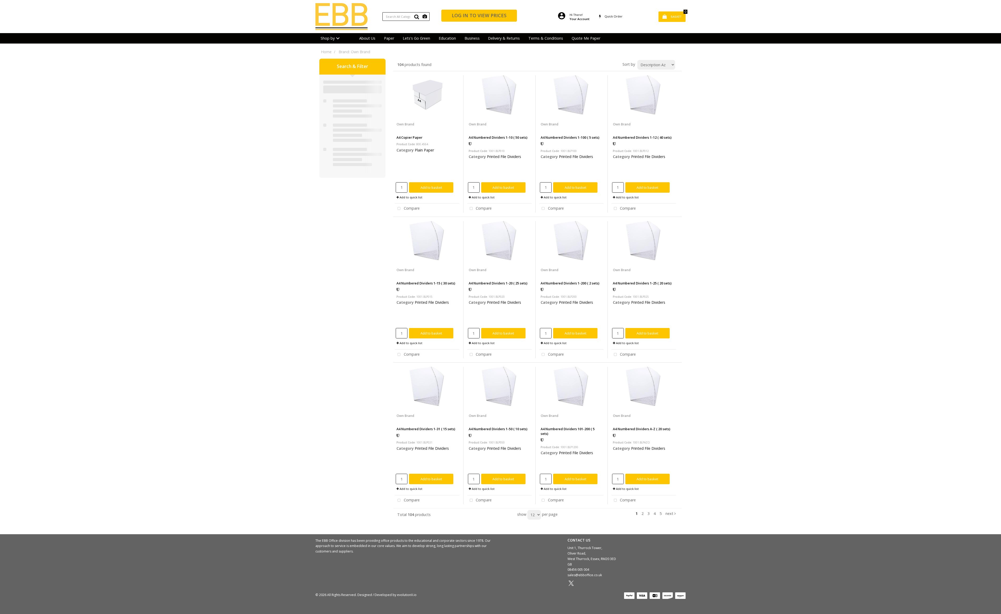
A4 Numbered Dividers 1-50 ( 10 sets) (498, 429)
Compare (411, 208)
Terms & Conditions (545, 38)
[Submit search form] (416, 17)
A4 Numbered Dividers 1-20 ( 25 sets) (498, 283)
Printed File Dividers (504, 156)
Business (472, 38)
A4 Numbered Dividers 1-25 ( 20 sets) (642, 283)
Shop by (328, 38)
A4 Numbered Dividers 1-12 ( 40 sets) (642, 137)
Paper (389, 38)
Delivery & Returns (504, 38)
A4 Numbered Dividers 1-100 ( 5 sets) (570, 137)
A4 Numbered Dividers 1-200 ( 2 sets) (570, 283)
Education (447, 38)
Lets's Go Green (416, 38)
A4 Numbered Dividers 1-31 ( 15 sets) (425, 429)
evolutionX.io (407, 595)
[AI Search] (425, 16)
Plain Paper (424, 150)
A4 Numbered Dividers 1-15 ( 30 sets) (425, 283)
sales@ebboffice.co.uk (584, 575)
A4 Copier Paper (409, 137)
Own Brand (405, 124)
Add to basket (431, 187)
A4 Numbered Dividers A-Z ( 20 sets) (641, 429)
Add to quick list (410, 197)
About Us (367, 38)
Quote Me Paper (586, 38)
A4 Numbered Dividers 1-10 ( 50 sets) (498, 137)
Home (326, 51)
